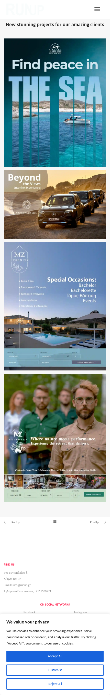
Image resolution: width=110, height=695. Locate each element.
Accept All (55, 656)
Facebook (29, 612)
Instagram (80, 612)
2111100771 (43, 591)
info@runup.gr (22, 585)
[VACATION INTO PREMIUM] (55, 204)
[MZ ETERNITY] (55, 306)
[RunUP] (25, 9)
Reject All (55, 684)
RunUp (16, 522)
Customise (55, 670)
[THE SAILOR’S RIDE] (55, 102)
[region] (55, 654)
